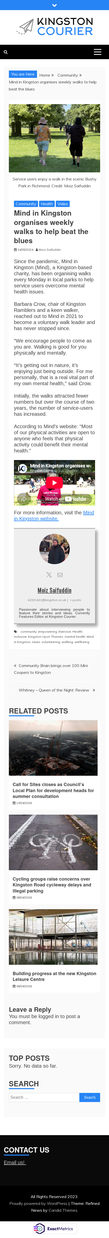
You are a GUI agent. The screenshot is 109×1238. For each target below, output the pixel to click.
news (36, 642)
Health (47, 203)
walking (67, 642)
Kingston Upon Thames (45, 636)
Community (26, 203)
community (29, 631)
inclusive (20, 636)
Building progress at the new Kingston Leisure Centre (54, 976)
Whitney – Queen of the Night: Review (54, 690)
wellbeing (82, 642)
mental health (75, 636)
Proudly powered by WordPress (38, 1203)
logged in (49, 1016)
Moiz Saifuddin (54, 590)
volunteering (51, 642)
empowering (47, 631)
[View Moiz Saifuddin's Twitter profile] (49, 574)
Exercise (65, 631)
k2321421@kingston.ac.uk (47, 600)
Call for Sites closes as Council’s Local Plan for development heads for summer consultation (53, 790)
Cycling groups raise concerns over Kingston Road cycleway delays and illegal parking (52, 885)
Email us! (15, 1162)
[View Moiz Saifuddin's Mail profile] (60, 574)
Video (63, 203)
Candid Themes (63, 1210)
